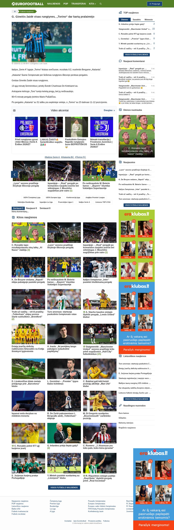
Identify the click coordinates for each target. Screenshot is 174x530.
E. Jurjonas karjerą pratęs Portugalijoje (135, 373)
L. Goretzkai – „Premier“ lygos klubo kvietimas (139, 39)
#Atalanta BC (67, 157)
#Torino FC (80, 157)
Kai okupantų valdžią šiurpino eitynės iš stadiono (139, 388)
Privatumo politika (94, 521)
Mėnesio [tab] (149, 19)
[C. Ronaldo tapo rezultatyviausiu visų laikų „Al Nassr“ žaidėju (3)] (137, 136)
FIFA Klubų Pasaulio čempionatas (101, 509)
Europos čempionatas (96, 504)
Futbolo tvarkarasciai (20, 511)
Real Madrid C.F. (132, 501)
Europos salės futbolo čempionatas (102, 506)
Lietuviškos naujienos (20, 506)
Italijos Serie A (84, 202)
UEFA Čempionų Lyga (32, 198)
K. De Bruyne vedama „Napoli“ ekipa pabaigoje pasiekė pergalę (145, 179)
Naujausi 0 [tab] (31, 208)
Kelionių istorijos (126, 423)
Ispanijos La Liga (46, 202)
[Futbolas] (14, 11)
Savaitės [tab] (137, 19)
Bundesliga (54, 506)
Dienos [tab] (124, 19)
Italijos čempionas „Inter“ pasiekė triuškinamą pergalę (142, 189)
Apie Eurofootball (79, 521)
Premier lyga (55, 504)
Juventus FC (131, 511)
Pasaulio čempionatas (96, 501)
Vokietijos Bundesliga (26, 202)
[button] (92, 3)
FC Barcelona (131, 506)
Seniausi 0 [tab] (45, 208)
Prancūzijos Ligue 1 (65, 202)
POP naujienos (18, 504)
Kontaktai (68, 521)
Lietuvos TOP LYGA (103, 202)
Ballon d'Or (16, 509)
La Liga (53, 509)
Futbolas (106, 521)
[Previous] (14, 174)
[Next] (113, 174)
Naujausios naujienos (20, 501)
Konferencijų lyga (73, 198)
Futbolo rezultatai (18, 514)
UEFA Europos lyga (53, 198)
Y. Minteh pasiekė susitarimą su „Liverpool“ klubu (140, 44)
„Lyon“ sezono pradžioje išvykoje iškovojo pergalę (140, 170)
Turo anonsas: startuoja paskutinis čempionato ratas (141, 199)
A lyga (52, 511)
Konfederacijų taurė (95, 511)
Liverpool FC (131, 509)
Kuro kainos (124, 413)
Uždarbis (122, 418)
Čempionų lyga (56, 501)
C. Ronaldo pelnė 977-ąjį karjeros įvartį (135, 34)
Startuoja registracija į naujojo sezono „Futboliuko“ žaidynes (144, 378)
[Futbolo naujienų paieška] (100, 3)
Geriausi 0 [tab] (18, 208)
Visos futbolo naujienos (64, 487)
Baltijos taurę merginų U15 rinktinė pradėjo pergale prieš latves (145, 383)
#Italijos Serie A (52, 157)
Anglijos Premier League (95, 198)
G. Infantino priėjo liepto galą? (132, 24)
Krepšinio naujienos (127, 428)
